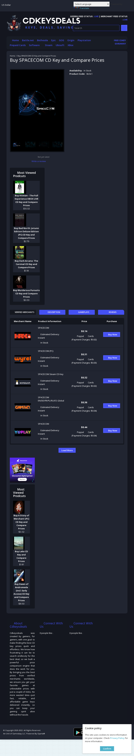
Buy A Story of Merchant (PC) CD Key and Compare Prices (21, 522)
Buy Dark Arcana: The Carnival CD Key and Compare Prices (26, 264)
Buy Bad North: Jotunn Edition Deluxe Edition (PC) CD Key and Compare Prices (26, 233)
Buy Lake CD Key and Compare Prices (21, 556)
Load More (67, 450)
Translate (84, 8)
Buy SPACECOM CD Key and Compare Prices (36, 56)
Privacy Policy (117, 738)
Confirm (107, 748)
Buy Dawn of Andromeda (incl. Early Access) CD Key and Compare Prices (21, 592)
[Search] (124, 28)
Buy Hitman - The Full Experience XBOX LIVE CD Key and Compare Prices (26, 200)
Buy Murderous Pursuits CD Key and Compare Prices (26, 293)
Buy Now (112, 334)
